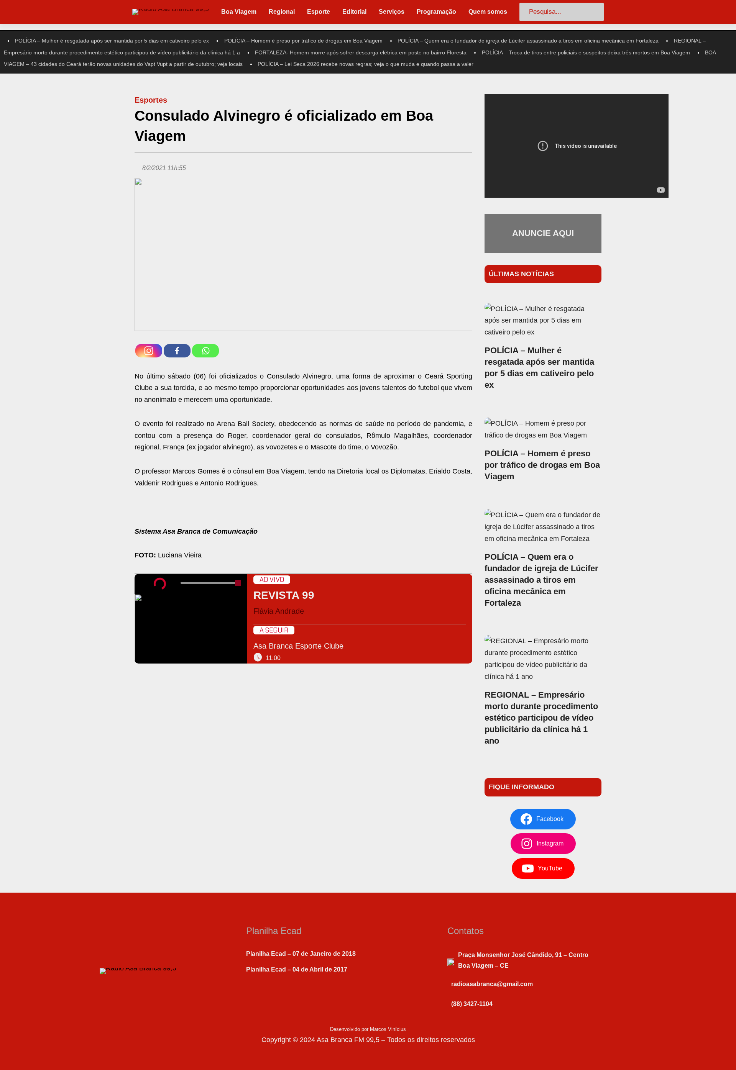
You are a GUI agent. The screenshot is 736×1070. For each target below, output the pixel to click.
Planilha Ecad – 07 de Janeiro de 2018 (301, 953)
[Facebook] (177, 350)
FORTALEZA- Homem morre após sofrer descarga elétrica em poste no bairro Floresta (361, 52)
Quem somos (487, 11)
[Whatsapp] (205, 350)
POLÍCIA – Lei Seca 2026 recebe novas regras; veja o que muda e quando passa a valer (365, 64)
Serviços (391, 11)
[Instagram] (148, 350)
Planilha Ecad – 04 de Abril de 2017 (296, 969)
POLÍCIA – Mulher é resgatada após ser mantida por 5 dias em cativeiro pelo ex (112, 41)
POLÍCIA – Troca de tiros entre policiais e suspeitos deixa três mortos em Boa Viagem (586, 52)
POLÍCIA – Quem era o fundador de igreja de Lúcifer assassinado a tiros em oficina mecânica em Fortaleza (528, 41)
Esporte (318, 11)
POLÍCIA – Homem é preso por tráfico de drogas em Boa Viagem (303, 41)
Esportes (151, 100)
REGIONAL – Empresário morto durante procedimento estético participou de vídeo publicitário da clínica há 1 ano (541, 718)
